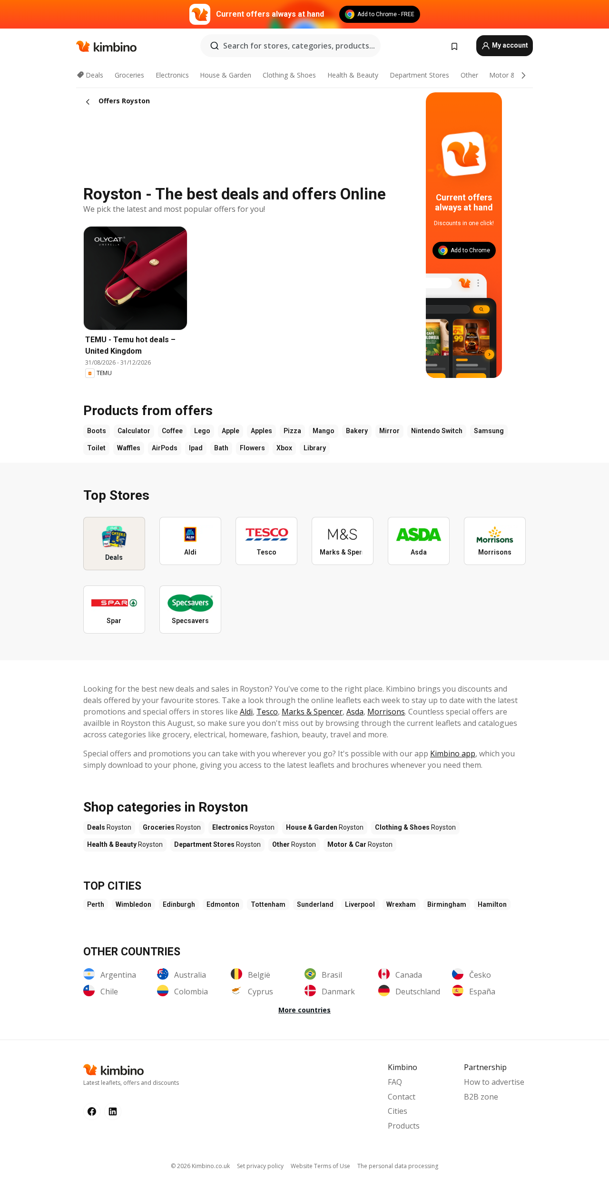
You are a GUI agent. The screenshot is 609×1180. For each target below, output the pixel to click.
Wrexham (401, 904)
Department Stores (419, 74)
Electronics (172, 74)
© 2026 (200, 1166)
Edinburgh (179, 904)
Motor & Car (508, 74)
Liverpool (360, 904)
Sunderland (315, 904)
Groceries (129, 74)
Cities (397, 1111)
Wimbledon (133, 904)
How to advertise (494, 1082)
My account (509, 45)
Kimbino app (452, 753)
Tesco (267, 711)
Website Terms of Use (320, 1166)
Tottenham (268, 904)
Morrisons (386, 711)
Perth (95, 904)
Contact (401, 1096)
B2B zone (481, 1096)
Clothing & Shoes (289, 74)
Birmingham (446, 904)
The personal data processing (397, 1166)
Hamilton (492, 904)
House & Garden (225, 74)
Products (404, 1126)
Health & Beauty (352, 74)
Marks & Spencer (312, 711)
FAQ (395, 1082)
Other (469, 74)
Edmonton (222, 904)
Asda (354, 711)
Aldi (246, 711)
